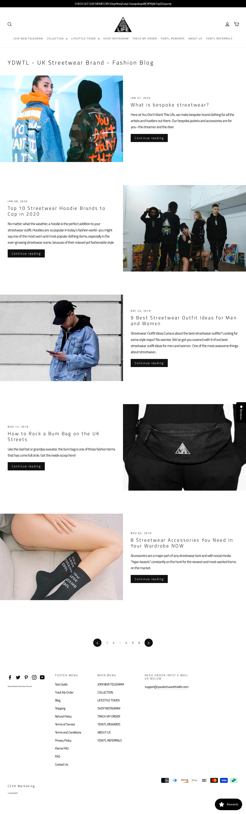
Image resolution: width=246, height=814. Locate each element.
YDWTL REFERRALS (219, 38)
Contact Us (61, 764)
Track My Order (64, 692)
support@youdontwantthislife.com (166, 686)
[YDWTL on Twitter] (18, 677)
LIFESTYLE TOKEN (84, 38)
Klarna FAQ (62, 748)
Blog (57, 700)
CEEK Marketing (21, 786)
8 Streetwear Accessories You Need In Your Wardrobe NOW (182, 542)
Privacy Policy (63, 740)
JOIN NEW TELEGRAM (28, 38)
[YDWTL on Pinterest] (26, 677)
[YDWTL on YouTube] (42, 677)
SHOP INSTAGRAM (116, 38)
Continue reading (149, 138)
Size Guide (61, 684)
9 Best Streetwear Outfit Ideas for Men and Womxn (184, 320)
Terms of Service (65, 724)
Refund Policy (63, 716)
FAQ (57, 756)
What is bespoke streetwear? (170, 104)
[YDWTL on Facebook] (10, 677)
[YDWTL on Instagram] (34, 677)
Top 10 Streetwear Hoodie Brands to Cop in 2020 (57, 211)
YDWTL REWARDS (172, 38)
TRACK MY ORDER (144, 38)
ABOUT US (195, 38)
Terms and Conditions (68, 732)
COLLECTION (56, 38)
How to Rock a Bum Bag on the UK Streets (54, 436)
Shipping (60, 708)
